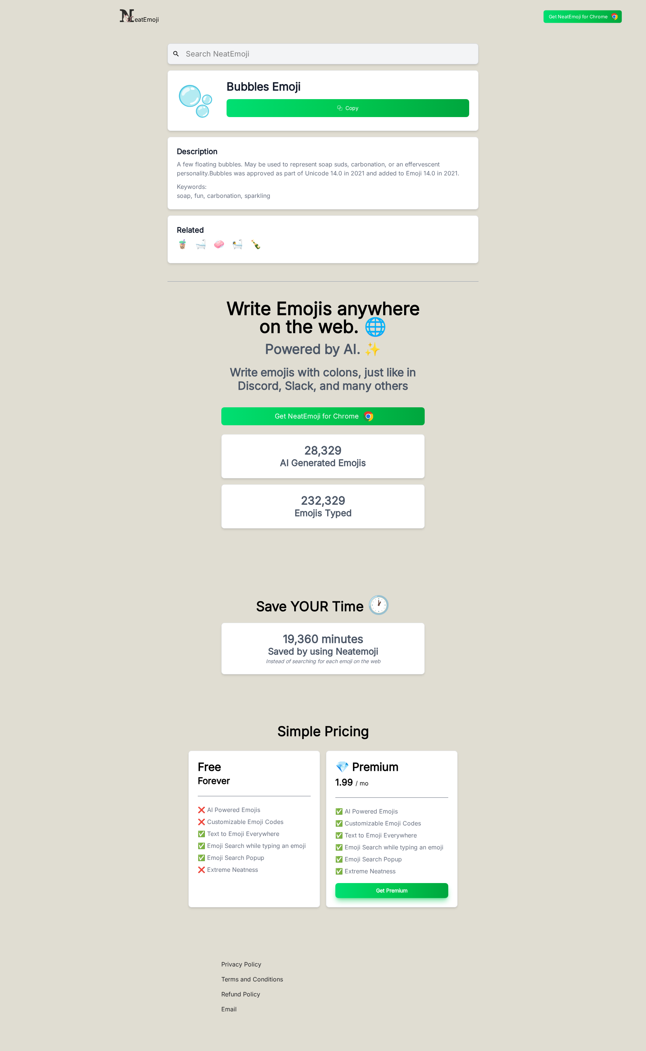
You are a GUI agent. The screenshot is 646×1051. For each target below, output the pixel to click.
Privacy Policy (241, 964)
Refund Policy (240, 994)
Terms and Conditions (252, 979)
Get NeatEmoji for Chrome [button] (578, 16)
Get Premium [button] (391, 890)
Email (229, 1009)
